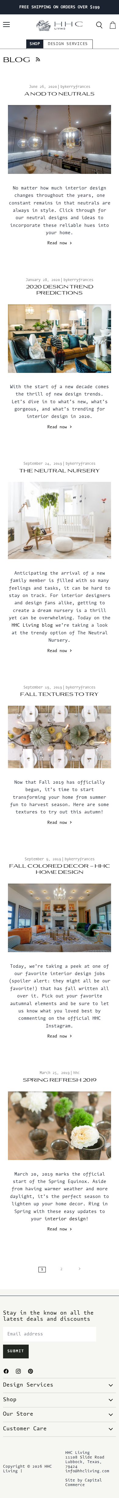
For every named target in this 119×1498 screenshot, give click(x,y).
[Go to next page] (79, 1269)
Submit (15, 1351)
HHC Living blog (32, 625)
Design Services (68, 44)
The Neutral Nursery (59, 471)
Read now (58, 243)
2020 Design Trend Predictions (59, 290)
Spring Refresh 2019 (59, 1080)
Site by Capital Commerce (83, 1482)
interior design (65, 1219)
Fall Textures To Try (59, 694)
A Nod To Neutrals (59, 94)
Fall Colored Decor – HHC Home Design (59, 869)
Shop (35, 44)
